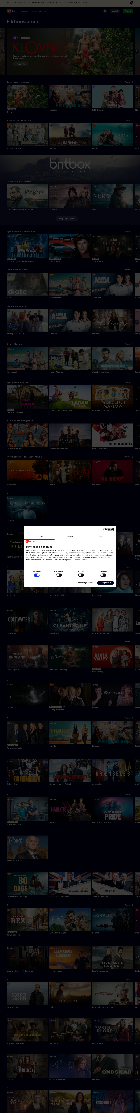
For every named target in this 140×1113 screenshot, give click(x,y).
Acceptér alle (105, 583)
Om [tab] (100, 536)
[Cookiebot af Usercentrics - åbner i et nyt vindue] (105, 529)
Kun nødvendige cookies (84, 583)
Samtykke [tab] (39, 536)
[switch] (59, 575)
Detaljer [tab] (70, 536)
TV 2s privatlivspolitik (79, 560)
